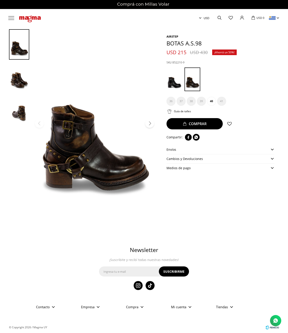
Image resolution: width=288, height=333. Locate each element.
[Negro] (174, 79)
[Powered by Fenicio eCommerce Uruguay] (272, 327)
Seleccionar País (272, 18)
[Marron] (192, 79)
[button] (219, 18)
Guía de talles (182, 111)
